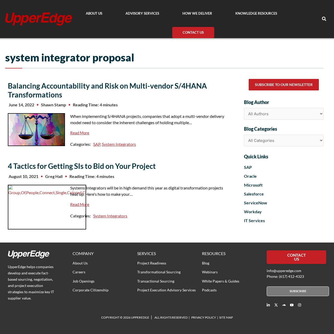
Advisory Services (142, 13)
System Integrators (119, 144)
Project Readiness (151, 263)
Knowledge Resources (256, 13)
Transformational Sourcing (159, 272)
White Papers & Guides (220, 281)
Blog (205, 263)
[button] (324, 19)
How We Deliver (197, 13)
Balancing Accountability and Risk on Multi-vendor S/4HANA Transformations (107, 90)
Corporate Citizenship (91, 290)
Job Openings (83, 281)
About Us (94, 13)
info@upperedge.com (284, 270)
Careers (79, 272)
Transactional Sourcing (155, 281)
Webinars (210, 272)
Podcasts (209, 290)
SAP (96, 144)
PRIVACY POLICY (203, 317)
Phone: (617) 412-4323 (285, 276)
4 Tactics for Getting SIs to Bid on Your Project (82, 166)
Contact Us (193, 32)
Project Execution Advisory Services (166, 290)
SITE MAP (226, 317)
